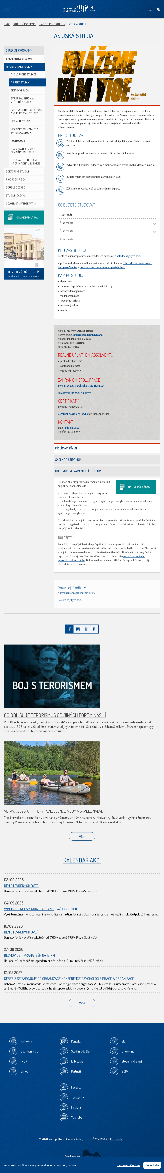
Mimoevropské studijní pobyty (74, 393)
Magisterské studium (52, 24)
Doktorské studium (18, 171)
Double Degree (15, 187)
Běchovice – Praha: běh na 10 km (29, 955)
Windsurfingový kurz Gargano (29, 909)
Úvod (7, 24)
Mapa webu (116, 1139)
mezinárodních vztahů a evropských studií (102, 267)
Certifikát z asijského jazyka (73, 414)
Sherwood (91, 1154)
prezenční (79, 335)
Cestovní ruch (20, 90)
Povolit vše (152, 1165)
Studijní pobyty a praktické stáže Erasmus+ (81, 385)
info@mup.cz (72, 427)
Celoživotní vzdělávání (21, 203)
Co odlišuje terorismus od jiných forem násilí (55, 715)
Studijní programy (24, 24)
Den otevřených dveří (21, 885)
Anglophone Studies (23, 74)
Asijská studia (20, 82)
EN (158, 10)
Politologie (18, 140)
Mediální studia (20, 121)
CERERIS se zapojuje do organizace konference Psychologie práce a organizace (69, 978)
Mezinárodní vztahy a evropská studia (24, 130)
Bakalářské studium (19, 58)
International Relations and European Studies (26, 111)
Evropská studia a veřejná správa (22, 100)
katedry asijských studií (129, 256)
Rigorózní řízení (16, 179)
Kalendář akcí (82, 860)
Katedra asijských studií (70, 600)
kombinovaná (95, 335)
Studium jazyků (16, 195)
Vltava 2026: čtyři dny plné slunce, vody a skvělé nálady (54, 811)
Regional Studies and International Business (25, 161)
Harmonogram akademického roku (76, 593)
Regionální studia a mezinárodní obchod (23, 150)
